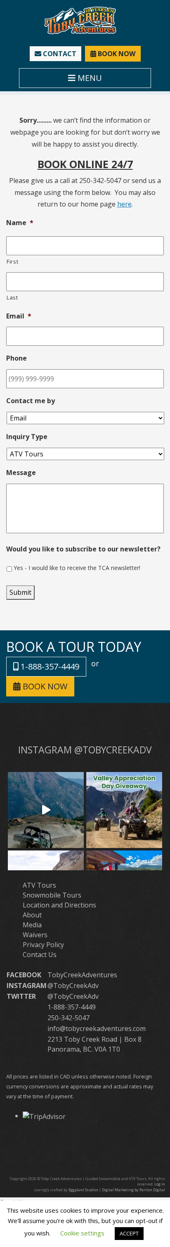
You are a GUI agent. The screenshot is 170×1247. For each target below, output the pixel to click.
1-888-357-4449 (49, 666)
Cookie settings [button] (82, 1233)
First (12, 261)
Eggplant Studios (83, 1189)
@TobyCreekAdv (73, 985)
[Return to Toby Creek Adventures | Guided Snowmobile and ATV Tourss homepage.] (80, 19)
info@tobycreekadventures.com (96, 1028)
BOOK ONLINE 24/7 (85, 164)
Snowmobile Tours (52, 895)
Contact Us (40, 954)
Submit (20, 592)
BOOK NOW (115, 53)
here (124, 204)
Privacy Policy (43, 944)
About (32, 914)
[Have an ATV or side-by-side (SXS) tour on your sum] (46, 810)
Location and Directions (59, 905)
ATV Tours (39, 885)
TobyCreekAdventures (82, 974)
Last (12, 297)
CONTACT (58, 53)
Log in (159, 1184)
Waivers (35, 934)
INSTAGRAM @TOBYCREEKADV (85, 749)
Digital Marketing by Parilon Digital (133, 1189)
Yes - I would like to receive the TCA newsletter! (77, 568)
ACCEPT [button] (129, 1233)
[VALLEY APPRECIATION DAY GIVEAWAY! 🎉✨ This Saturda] (124, 810)
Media (32, 924)
